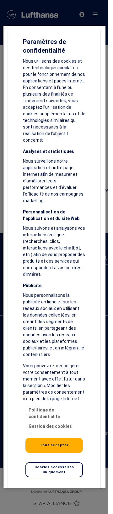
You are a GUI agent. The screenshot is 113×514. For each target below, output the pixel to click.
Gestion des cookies (50, 426)
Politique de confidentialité (44, 413)
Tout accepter (54, 445)
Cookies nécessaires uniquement (54, 469)
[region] (54, 257)
